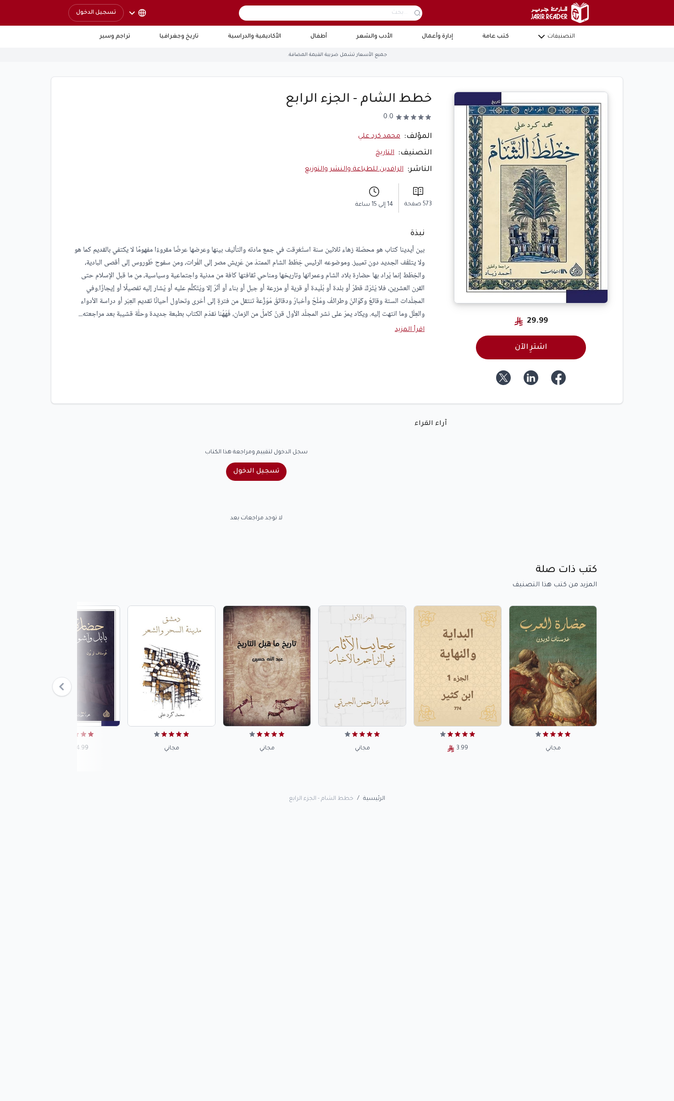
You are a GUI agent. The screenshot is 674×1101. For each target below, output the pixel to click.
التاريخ (385, 153)
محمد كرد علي (379, 136)
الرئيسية (374, 799)
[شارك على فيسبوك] (558, 378)
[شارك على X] (503, 378)
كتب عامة (495, 36)
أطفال (318, 36)
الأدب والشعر (374, 36)
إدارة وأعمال (437, 36)
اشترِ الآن (531, 347)
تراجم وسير (114, 36)
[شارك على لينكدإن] (531, 378)
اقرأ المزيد (410, 330)
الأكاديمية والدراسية (254, 36)
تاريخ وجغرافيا (179, 36)
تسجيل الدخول (96, 13)
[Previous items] (62, 686)
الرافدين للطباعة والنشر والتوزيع (354, 169)
